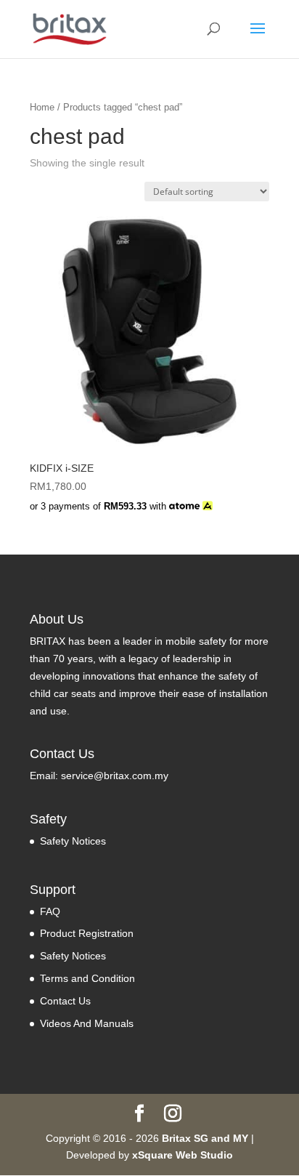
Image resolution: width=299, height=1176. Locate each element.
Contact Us (65, 1001)
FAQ (50, 911)
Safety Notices (73, 841)
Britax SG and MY (205, 1138)
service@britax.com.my (114, 775)
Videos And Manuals (87, 1023)
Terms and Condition (87, 978)
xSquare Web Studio (182, 1155)
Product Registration (87, 933)
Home (42, 107)
